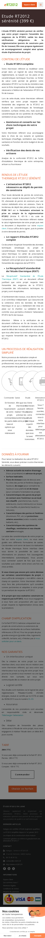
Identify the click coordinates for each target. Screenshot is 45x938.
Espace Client (8, 879)
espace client (22, 539)
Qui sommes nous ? (10, 882)
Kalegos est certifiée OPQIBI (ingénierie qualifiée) (21, 829)
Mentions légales (9, 885)
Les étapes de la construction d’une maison (19, 835)
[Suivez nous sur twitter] (13, 868)
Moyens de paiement (11, 892)
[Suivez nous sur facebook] (4, 868)
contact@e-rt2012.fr (13, 861)
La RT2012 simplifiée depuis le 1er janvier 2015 (20, 832)
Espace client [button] (29, 5)
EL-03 (30, 699)
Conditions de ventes (11, 889)
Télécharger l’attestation (12, 715)
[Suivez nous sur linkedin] (9, 868)
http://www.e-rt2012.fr (14, 864)
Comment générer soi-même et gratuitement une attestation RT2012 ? (21, 840)
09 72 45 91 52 (11, 857)
